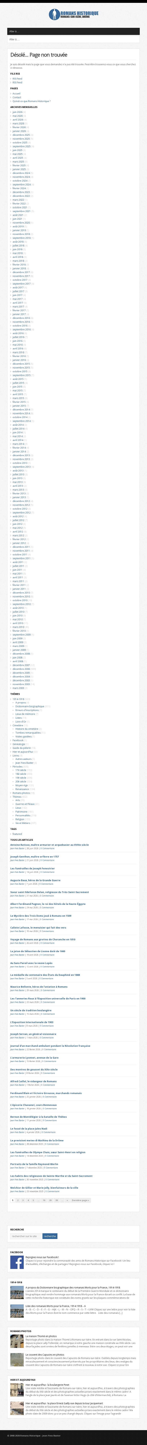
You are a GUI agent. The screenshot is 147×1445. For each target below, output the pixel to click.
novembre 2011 (21, 550)
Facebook (18, 740)
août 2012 (18, 516)
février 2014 (19, 447)
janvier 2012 (19, 543)
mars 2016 (18, 352)
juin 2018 (17, 249)
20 (50, 1200)
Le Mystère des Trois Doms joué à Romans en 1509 (40, 915)
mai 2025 (18, 154)
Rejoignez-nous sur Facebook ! (42, 1257)
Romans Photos (20, 1331)
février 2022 (19, 203)
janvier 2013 (19, 497)
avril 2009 (18, 642)
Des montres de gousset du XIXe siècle (34, 1069)
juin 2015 (17, 386)
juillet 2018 (18, 245)
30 (57, 1200)
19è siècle (21, 777)
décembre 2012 (21, 501)
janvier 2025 (19, 169)
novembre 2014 (21, 413)
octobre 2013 (20, 463)
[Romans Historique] (73, 19)
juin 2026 (17, 112)
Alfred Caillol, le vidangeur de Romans (33, 1081)
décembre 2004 (21, 676)
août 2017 (18, 287)
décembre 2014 (21, 409)
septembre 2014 (22, 421)
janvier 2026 (19, 131)
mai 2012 (18, 527)
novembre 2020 (21, 222)
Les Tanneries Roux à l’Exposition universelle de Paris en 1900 (47, 998)
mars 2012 (18, 535)
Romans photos (21, 793)
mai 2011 (18, 573)
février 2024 (19, 188)
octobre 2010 (20, 600)
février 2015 (19, 402)
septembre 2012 (22, 512)
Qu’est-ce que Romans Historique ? (32, 101)
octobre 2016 (20, 325)
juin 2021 (17, 218)
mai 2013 (18, 482)
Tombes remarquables (28, 732)
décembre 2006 (21, 669)
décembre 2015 (21, 363)
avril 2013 (18, 486)
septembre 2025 (22, 146)
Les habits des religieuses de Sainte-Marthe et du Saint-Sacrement (51, 1176)
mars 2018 (18, 260)
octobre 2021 (20, 207)
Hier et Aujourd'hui (22, 1379)
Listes (19, 717)
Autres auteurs (23, 759)
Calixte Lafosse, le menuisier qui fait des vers (38, 927)
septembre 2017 (22, 283)
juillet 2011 (18, 566)
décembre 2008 (21, 653)
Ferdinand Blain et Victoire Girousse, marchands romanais (46, 1093)
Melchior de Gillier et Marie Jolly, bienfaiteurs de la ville (44, 1187)
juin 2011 (17, 569)
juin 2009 (17, 638)
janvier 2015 (19, 405)
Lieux (18, 807)
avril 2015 (18, 394)
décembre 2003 (21, 680)
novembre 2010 (21, 596)
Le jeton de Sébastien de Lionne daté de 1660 (37, 951)
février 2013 (19, 493)
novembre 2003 (21, 684)
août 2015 (18, 379)
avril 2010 (18, 623)
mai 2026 (18, 115)
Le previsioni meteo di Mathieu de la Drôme (37, 1140)
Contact (17, 97)
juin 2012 (17, 524)
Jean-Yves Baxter (24, 762)
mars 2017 (18, 306)
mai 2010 (18, 619)
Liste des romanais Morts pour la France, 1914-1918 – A (56, 1306)
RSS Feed (17, 78)
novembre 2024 (21, 177)
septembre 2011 (22, 558)
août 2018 (18, 241)
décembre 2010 (21, 592)
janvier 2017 (19, 314)
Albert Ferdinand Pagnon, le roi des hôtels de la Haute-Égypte (48, 904)
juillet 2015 (18, 383)
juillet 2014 (18, 428)
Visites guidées (24, 736)
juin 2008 (17, 657)
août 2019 (18, 226)
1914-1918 (18, 699)
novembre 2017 (21, 276)
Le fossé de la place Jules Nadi (28, 1128)
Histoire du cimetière (27, 729)
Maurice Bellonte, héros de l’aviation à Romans (39, 986)
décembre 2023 (21, 192)
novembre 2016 (21, 321)
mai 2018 (18, 253)
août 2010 (18, 608)
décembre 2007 (21, 665)
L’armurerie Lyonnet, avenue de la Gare (34, 1057)
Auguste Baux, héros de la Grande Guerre (35, 880)
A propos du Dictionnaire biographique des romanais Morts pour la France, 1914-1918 (73, 1287)
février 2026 (19, 127)
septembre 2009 (22, 634)
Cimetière (18, 725)
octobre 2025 (20, 142)
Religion (20, 819)
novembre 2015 (21, 367)
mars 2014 (18, 444)
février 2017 (19, 310)
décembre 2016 (21, 318)
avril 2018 (18, 257)
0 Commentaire (47, 848)
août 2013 (18, 470)
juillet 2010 (18, 611)
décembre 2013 (21, 455)
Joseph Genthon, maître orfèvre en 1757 (34, 856)
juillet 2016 (18, 337)
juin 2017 (17, 295)
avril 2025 (18, 157)
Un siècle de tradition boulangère (30, 1010)
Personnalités (23, 815)
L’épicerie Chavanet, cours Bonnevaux (33, 1105)
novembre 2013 (21, 459)
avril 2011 (18, 577)
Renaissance (22, 789)
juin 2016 (17, 341)
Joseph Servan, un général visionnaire (33, 1034)
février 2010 (19, 630)
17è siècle (21, 770)
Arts (18, 800)
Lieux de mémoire (25, 714)
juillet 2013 (18, 474)
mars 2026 (18, 123)
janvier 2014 (19, 451)
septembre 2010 (22, 604)
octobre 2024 (20, 180)
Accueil (16, 93)
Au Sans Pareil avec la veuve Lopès (31, 963)
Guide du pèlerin (22, 748)
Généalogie (19, 744)
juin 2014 (17, 432)
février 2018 (19, 264)
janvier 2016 (19, 360)
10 (44, 1200)
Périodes (17, 766)
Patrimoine (21, 811)
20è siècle (21, 781)
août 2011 (18, 562)
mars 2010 (18, 627)
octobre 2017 (20, 280)
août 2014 (18, 424)
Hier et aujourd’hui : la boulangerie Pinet (47, 1384)
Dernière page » (80, 1200)
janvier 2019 (19, 230)
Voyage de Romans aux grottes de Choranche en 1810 (42, 939)
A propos (21, 702)
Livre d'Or (21, 721)
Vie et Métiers (23, 823)
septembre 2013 (22, 466)
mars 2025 (18, 161)
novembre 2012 (21, 505)
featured (17, 834)
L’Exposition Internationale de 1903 (31, 1022)
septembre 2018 (22, 238)
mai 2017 (18, 299)
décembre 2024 (21, 173)
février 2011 (19, 585)
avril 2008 (18, 661)
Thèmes (17, 796)
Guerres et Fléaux (25, 804)
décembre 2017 (21, 272)
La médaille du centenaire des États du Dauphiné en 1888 (45, 975)
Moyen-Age (22, 785)
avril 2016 (18, 348)
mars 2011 (18, 581)
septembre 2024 (22, 184)
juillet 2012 (18, 520)
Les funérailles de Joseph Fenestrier (32, 868)
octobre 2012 (20, 508)
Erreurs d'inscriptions (27, 710)
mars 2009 (18, 646)
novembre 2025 (21, 138)
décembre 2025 (21, 135)
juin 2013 (17, 478)
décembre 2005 (21, 672)
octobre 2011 (20, 554)
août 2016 (18, 333)
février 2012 (19, 539)
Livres (16, 755)
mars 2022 (18, 199)
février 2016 (19, 356)
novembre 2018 (21, 234)
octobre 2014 (20, 417)
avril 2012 (18, 531)
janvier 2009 (19, 650)
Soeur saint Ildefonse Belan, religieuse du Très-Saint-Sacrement (49, 892)
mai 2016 (18, 344)
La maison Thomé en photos (41, 1336)
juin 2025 (17, 150)
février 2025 (19, 165)
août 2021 (18, 215)
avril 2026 (18, 119)
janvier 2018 (19, 268)
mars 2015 (18, 398)
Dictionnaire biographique (30, 706)
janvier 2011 (19, 589)
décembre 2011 (21, 547)
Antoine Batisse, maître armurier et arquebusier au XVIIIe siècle (49, 844)
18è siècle (21, 774)
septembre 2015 (22, 375)
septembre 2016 (22, 329)
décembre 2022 (21, 196)
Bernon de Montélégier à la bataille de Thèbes (38, 1116)
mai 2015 (18, 390)
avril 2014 (18, 440)
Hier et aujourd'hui (23, 751)
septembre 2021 (22, 211)
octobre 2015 (20, 371)
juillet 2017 (18, 291)
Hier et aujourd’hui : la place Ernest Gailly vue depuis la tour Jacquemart (64, 1403)
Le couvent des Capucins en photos (45, 1354)
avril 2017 (18, 302)
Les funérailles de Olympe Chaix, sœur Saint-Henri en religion (47, 1152)
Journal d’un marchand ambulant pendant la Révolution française (50, 1046)
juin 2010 (17, 615)
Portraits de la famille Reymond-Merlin (34, 1164)
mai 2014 (18, 436)
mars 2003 (18, 688)
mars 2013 (18, 489)
